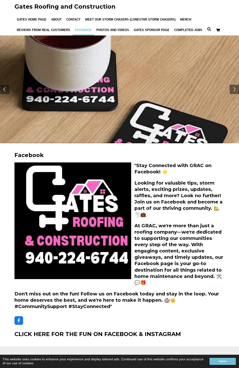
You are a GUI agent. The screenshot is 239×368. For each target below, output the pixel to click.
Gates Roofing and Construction (65, 6)
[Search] (209, 29)
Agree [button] (223, 361)
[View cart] (218, 30)
